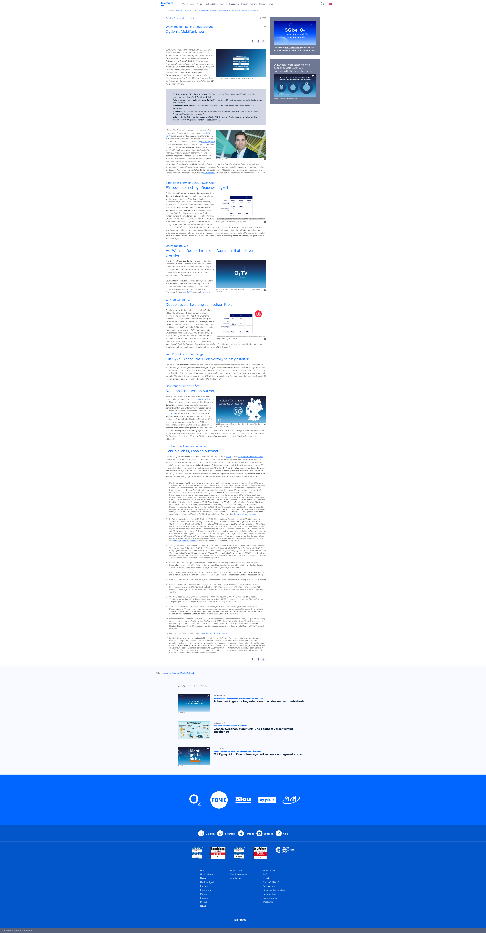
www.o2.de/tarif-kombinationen (213, 633)
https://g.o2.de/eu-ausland (245, 514)
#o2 (192, 673)
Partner (244, 4)
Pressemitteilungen (224, 10)
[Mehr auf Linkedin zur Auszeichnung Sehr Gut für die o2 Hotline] (239, 853)
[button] (253, 41)
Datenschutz (269, 886)
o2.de (228, 456)
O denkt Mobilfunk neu (250, 10)
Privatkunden (236, 870)
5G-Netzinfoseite (293, 47)
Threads (249, 833)
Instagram (230, 833)
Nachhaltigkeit (211, 4)
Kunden (223, 4)
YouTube (268, 833)
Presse (262, 4)
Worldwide (235, 878)
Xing (285, 833)
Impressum (268, 901)
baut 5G (173, 413)
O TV (188, 292)
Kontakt (266, 878)
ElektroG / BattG (271, 882)
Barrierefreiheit (270, 897)
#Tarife (188, 673)
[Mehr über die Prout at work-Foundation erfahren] (284, 853)
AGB (265, 874)
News (270, 4)
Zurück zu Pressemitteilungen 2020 (180, 18)
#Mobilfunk (175, 673)
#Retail (182, 673)
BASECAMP (269, 870)
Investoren (234, 4)
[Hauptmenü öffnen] (155, 4)
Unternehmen (188, 4)
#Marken (168, 673)
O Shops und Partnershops (250, 456)
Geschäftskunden (238, 874)
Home (203, 870)
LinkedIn (210, 833)
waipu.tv (206, 292)
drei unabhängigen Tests (200, 399)
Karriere (253, 4)
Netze (199, 4)
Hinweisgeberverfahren (274, 890)
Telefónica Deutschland (184, 10)
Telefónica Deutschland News (205, 10)
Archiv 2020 (236, 10)
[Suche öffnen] (323, 4)
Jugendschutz (269, 894)
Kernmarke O (209, 172)
